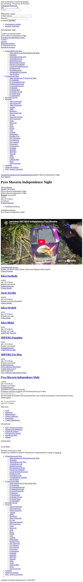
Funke (12, 121)
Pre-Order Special (11, 97)
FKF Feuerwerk (15, 119)
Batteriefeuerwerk (16, 61)
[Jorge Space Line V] (8, 369)
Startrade (13, 154)
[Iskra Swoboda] (7, 271)
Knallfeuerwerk (15, 68)
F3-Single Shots (15, 94)
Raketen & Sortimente (17, 64)
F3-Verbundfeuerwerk (17, 82)
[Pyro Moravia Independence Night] (13, 373)
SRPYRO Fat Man (11, 354)
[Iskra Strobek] (6, 303)
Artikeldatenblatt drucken (9, 267)
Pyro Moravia (14, 140)
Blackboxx (13, 111)
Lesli (11, 130)
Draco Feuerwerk (16, 113)
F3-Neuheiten (14, 80)
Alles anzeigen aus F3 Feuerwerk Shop (23, 78)
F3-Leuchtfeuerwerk (17, 86)
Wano (12, 161)
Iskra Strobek (8, 307)
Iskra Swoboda (9, 275)
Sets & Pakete (14, 74)
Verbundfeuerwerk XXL (18, 57)
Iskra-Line (13, 123)
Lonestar (12, 132)
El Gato (12, 115)
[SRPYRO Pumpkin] (8, 333)
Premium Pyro (14, 136)
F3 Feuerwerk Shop (12, 76)
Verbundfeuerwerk (16, 59)
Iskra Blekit (7, 322)
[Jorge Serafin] (6, 288)
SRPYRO (13, 152)
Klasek (12, 128)
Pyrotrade (13, 148)
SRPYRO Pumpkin (11, 337)
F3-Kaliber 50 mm (16, 92)
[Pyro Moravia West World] (10, 367)
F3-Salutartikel (15, 96)
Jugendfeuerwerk (15, 70)
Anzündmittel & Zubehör (18, 72)
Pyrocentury (14, 144)
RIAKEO (13, 150)
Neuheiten (13, 55)
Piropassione (14, 134)
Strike (12, 156)
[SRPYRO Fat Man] (8, 350)
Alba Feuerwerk (15, 103)
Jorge (11, 125)
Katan (12, 127)
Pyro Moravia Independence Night (13, 38)
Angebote (8, 165)
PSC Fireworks (15, 138)
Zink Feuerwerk (15, 163)
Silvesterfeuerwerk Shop (13, 51)
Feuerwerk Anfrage (11, 167)
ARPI (12, 109)
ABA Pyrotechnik (16, 101)
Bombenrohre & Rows (17, 63)
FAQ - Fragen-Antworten (14, 169)
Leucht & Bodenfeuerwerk (19, 66)
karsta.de (58, 452)
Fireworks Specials (16, 117)
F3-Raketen (14, 88)
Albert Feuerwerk (16, 105)
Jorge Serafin (8, 292)
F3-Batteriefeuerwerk (17, 84)
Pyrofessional (14, 146)
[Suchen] (2, 12)
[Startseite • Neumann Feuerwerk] (9, 6)
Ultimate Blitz (14, 159)
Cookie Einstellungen (12, 420)
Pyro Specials (14, 142)
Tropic (12, 158)
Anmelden (12, 20)
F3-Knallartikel (15, 90)
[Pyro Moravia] (6, 187)
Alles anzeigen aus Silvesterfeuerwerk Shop (24, 53)
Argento (12, 107)
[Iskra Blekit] (5, 318)
